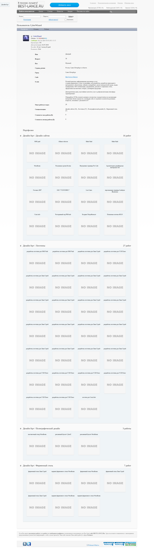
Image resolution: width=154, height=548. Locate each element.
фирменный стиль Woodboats (89, 471)
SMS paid (37, 141)
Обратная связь (129, 3)
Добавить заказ (64, 5)
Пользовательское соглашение (107, 3)
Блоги (41, 11)
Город (37, 73)
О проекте (93, 3)
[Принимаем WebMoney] (108, 545)
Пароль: (45, 16)
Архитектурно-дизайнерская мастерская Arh (114, 166)
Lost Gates (89, 190)
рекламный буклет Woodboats (89, 434)
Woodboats (37, 166)
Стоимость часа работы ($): (44, 115)
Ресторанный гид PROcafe (63, 214)
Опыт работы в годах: (42, 105)
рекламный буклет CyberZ (63, 434)
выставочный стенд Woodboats (37, 434)
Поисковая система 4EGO (115, 214)
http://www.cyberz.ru (71, 77)
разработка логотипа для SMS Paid (37, 251)
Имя (36, 54)
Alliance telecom (63, 141)
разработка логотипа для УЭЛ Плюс (115, 251)
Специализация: (40, 109)
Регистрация (27, 19)
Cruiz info (37, 214)
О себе (37, 82)
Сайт (36, 77)
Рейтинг (46, 29)
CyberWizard (37, 36)
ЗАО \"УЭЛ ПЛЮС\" (63, 190)
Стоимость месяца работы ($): (45, 119)
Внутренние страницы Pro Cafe (89, 166)
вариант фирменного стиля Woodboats (63, 471)
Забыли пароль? (53, 19)
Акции (69, 11)
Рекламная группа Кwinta (63, 166)
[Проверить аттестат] (119, 545)
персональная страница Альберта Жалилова (115, 191)
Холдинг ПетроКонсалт (89, 214)
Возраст (37, 59)
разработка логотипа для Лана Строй (89, 251)
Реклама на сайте (83, 11)
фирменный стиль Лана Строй (37, 471)
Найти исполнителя (26, 11)
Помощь (120, 3)
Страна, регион (40, 68)
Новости (60, 11)
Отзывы (36, 29)
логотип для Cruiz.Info (89, 397)
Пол (36, 63)
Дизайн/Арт (4, 4)
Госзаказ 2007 (37, 190)
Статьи (50, 11)
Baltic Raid (89, 141)
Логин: (21, 16)
